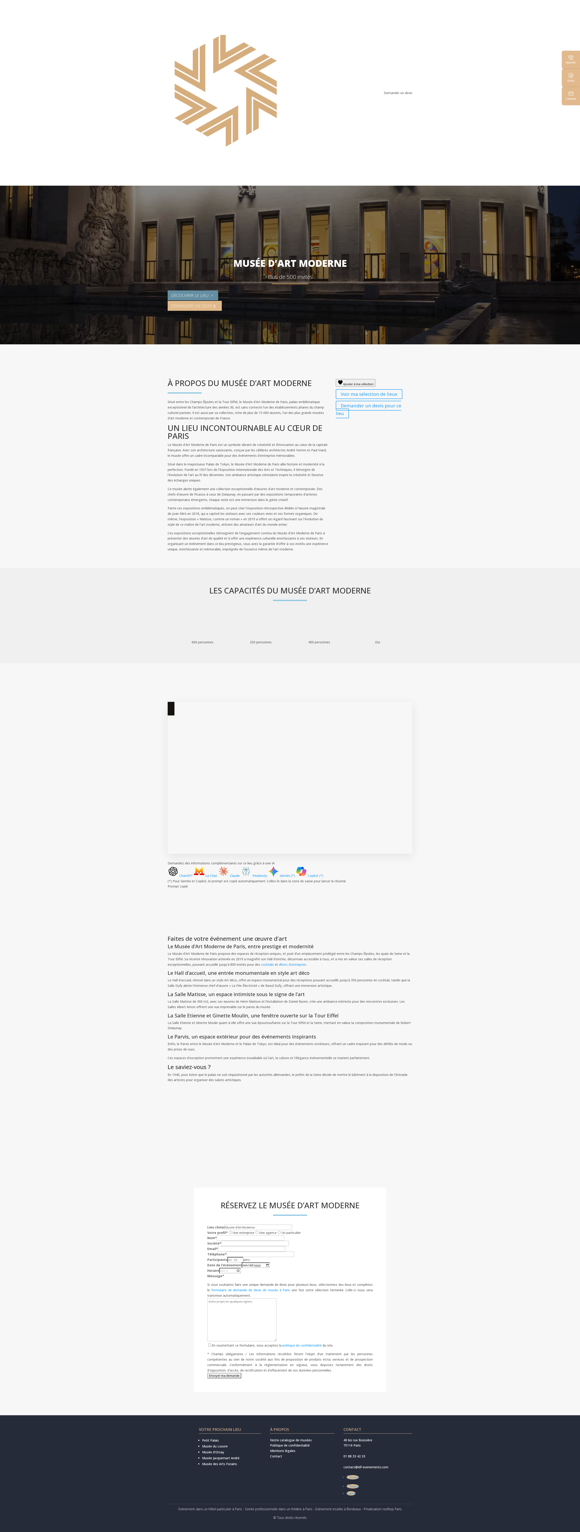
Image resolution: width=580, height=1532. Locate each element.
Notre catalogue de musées (291, 1440)
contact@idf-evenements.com (365, 1467)
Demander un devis (398, 93)
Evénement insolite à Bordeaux (338, 1509)
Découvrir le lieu (190, 295)
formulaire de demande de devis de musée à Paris (250, 1290)
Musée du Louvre (215, 1446)
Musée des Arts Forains (219, 1464)
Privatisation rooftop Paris (383, 1509)
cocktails (267, 964)
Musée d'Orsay (213, 1452)
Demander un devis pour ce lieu (368, 409)
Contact (276, 1456)
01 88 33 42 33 (354, 1456)
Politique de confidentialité (290, 1445)
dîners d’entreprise (292, 964)
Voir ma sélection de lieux (369, 394)
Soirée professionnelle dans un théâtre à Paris (278, 1509)
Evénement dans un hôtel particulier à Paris (210, 1509)
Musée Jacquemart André (220, 1458)
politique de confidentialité (302, 1345)
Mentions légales (282, 1451)
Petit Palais (210, 1440)
